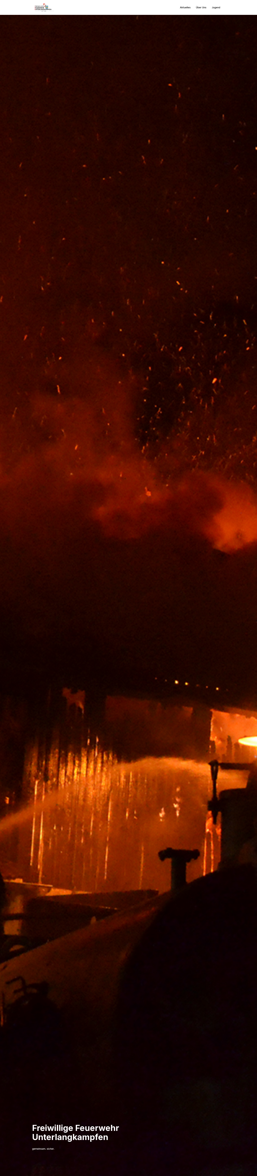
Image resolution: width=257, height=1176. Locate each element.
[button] (185, 7)
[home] (44, 7)
